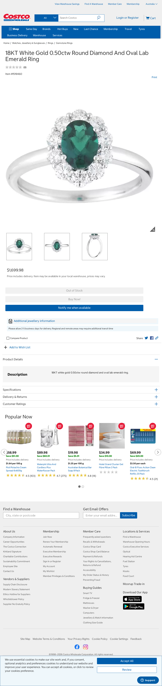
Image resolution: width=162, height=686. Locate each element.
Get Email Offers (95, 509)
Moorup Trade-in (134, 584)
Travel (128, 29)
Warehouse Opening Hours (136, 541)
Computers (88, 612)
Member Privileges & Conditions (59, 576)
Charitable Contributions (15, 556)
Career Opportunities (13, 541)
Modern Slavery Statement (16, 589)
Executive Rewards (52, 556)
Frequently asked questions (97, 536)
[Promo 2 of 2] (82, 487)
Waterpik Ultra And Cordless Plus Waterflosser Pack (46, 467)
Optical (126, 551)
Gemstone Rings (64, 43)
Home (6, 43)
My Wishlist (48, 571)
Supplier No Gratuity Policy (16, 604)
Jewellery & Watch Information (98, 617)
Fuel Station (129, 561)
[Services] (63, 35)
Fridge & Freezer (91, 598)
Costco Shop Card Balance (96, 551)
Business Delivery (17, 35)
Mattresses (88, 603)
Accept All (127, 661)
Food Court (128, 576)
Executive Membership (54, 551)
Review (126, 669)
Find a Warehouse (16, 509)
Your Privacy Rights (79, 638)
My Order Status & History (96, 575)
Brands (47, 29)
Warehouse (39, 35)
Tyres (142, 29)
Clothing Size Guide (93, 622)
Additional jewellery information (34, 321)
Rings (50, 43)
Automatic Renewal (52, 546)
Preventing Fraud (91, 579)
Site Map (25, 638)
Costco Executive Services (136, 546)
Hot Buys (62, 29)
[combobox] (46, 18)
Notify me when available (74, 308)
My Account (49, 566)
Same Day (31, 29)
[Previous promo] (4, 452)
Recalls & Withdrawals (94, 541)
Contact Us (8, 571)
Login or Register (127, 17)
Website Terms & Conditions (49, 638)
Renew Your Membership (55, 541)
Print (154, 77)
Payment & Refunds (93, 556)
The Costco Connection (14, 546)
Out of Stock (74, 290)
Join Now (47, 536)
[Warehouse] (46, 35)
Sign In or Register (52, 561)
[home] (17, 17)
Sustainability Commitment (16, 561)
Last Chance (91, 29)
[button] (100, 18)
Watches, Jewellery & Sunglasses (28, 43)
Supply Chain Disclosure (15, 584)
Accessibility (89, 570)
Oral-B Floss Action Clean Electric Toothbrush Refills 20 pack (143, 470)
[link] (146, 338)
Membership (111, 29)
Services (57, 35)
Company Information (14, 536)
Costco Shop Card (92, 546)
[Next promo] (158, 452)
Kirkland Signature (12, 551)
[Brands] (51, 29)
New (75, 29)
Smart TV (87, 593)
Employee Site (10, 566)
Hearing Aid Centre (132, 556)
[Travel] (132, 29)
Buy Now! (74, 299)
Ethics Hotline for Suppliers (16, 594)
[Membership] (118, 29)
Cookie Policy (99, 638)
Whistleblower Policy (13, 599)
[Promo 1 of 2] (79, 487)
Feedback (136, 638)
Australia (150, 4)
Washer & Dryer (91, 607)
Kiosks (126, 571)
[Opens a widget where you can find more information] (148, 680)
